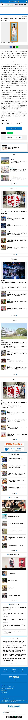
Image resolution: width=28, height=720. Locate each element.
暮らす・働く (16, 4)
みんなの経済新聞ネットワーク (14, 706)
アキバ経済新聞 (13, 2)
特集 (25, 4)
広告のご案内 (4, 692)
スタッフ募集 (4, 694)
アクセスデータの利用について (7, 688)
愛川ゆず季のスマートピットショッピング (12, 123)
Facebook (14, 680)
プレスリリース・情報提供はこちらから (9, 686)
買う (11, 4)
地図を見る (14, 128)
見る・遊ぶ (7, 4)
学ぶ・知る (21, 4)
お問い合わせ (4, 690)
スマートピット (5, 120)
